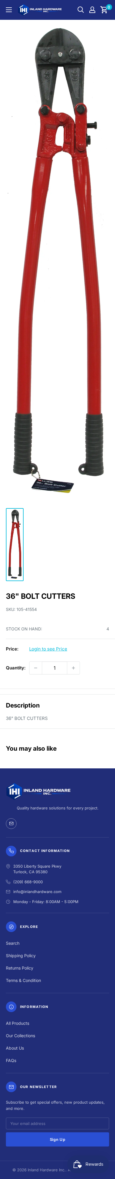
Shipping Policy (21, 955)
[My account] (92, 9)
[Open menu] (9, 9)
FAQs (11, 1060)
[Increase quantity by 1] (73, 668)
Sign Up (57, 1139)
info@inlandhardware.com (37, 891)
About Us (15, 1047)
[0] (104, 9)
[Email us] (11, 823)
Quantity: (16, 668)
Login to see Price (48, 649)
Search (12, 943)
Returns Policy (19, 967)
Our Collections (20, 1035)
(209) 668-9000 (28, 881)
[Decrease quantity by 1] (35, 668)
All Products (17, 1023)
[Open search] (81, 9)
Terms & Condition (23, 980)
